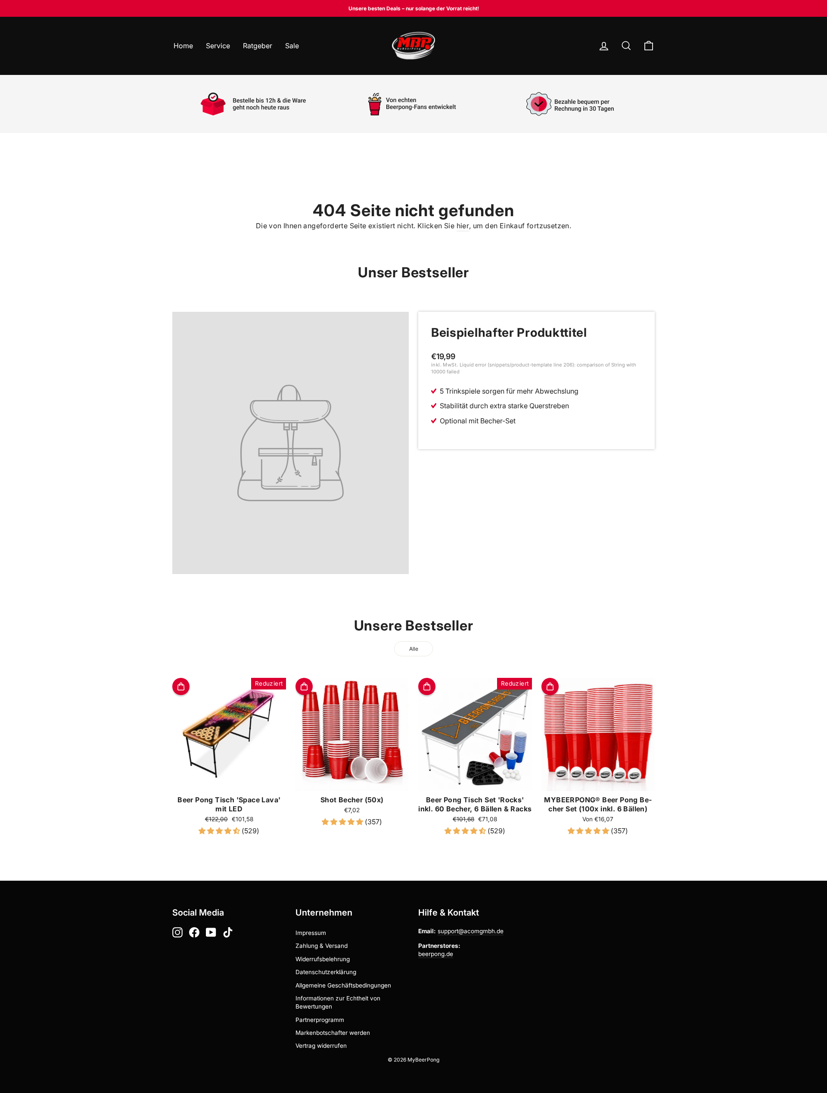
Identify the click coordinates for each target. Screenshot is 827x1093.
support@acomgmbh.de (471, 931)
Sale (292, 45)
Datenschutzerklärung (325, 972)
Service (218, 45)
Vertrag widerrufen (321, 1045)
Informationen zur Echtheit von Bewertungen (337, 1002)
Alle (413, 649)
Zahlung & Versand (321, 945)
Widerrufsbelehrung (322, 959)
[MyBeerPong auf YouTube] (211, 932)
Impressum (310, 932)
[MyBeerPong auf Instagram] (177, 932)
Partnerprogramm (319, 1019)
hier (463, 225)
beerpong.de (435, 953)
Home (183, 45)
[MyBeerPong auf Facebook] (194, 932)
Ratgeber (257, 45)
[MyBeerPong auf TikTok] (228, 932)
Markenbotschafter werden (332, 1032)
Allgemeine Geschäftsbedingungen (343, 985)
